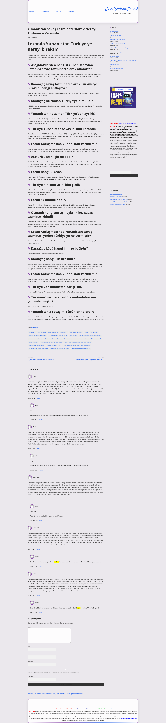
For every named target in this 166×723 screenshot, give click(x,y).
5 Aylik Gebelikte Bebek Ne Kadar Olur (119, 199)
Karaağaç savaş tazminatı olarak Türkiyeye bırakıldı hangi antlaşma (85, 335)
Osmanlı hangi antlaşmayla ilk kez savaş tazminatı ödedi (77, 342)
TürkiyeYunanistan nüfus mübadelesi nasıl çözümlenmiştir (76, 345)
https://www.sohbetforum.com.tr (37, 694)
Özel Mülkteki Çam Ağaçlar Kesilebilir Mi (89, 359)
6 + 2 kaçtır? (31, 676)
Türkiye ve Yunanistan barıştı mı (36, 345)
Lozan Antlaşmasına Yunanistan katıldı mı (52, 338)
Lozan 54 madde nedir (34, 338)
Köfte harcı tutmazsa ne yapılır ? (117, 43)
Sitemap (80, 694)
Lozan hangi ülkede (33, 342)
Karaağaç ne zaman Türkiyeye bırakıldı (58, 335)
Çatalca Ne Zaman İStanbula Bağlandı (41, 359)
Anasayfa (31, 11)
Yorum (29, 627)
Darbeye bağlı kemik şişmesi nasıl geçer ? (120, 48)
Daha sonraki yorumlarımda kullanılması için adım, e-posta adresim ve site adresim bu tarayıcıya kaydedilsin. (53, 672)
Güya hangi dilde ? (114, 64)
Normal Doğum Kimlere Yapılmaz (117, 204)
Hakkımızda (71, 11)
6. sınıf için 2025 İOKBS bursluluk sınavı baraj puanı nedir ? (123, 60)
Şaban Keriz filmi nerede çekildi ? (117, 39)
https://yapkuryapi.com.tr (54, 694)
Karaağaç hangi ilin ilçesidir (91, 332)
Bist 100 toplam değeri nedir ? (117, 68)
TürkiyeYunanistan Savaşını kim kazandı (38, 348)
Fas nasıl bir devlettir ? (115, 56)
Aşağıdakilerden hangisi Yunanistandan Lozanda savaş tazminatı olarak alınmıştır (48, 332)
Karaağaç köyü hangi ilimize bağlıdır (37, 335)
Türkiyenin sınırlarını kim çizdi (53, 345)
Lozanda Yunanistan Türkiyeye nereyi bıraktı (51, 342)
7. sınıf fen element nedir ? (116, 35)
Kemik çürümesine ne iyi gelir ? (117, 52)
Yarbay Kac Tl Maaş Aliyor (116, 194)
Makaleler (34, 328)
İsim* (29, 646)
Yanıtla (38, 398)
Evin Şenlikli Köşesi (121, 9)
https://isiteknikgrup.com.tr (70, 694)
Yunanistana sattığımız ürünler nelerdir (81, 348)
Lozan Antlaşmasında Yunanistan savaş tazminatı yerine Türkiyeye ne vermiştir (82, 338)
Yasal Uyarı (58, 11)
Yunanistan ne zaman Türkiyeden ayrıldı (59, 348)
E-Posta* (30, 654)
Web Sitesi (30, 661)
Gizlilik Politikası (45, 11)
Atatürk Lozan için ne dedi (76, 332)
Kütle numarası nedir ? (115, 31)
